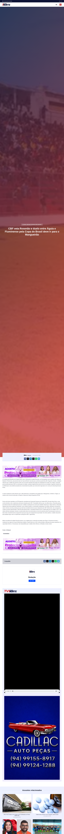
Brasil (25, 224)
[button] (56, 4)
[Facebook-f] (61, 1)
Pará (36, 224)
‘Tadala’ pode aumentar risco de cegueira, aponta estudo (47, 814)
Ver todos (32, 580)
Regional (40, 224)
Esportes (33, 224)
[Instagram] (59, 1)
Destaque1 (29, 224)
